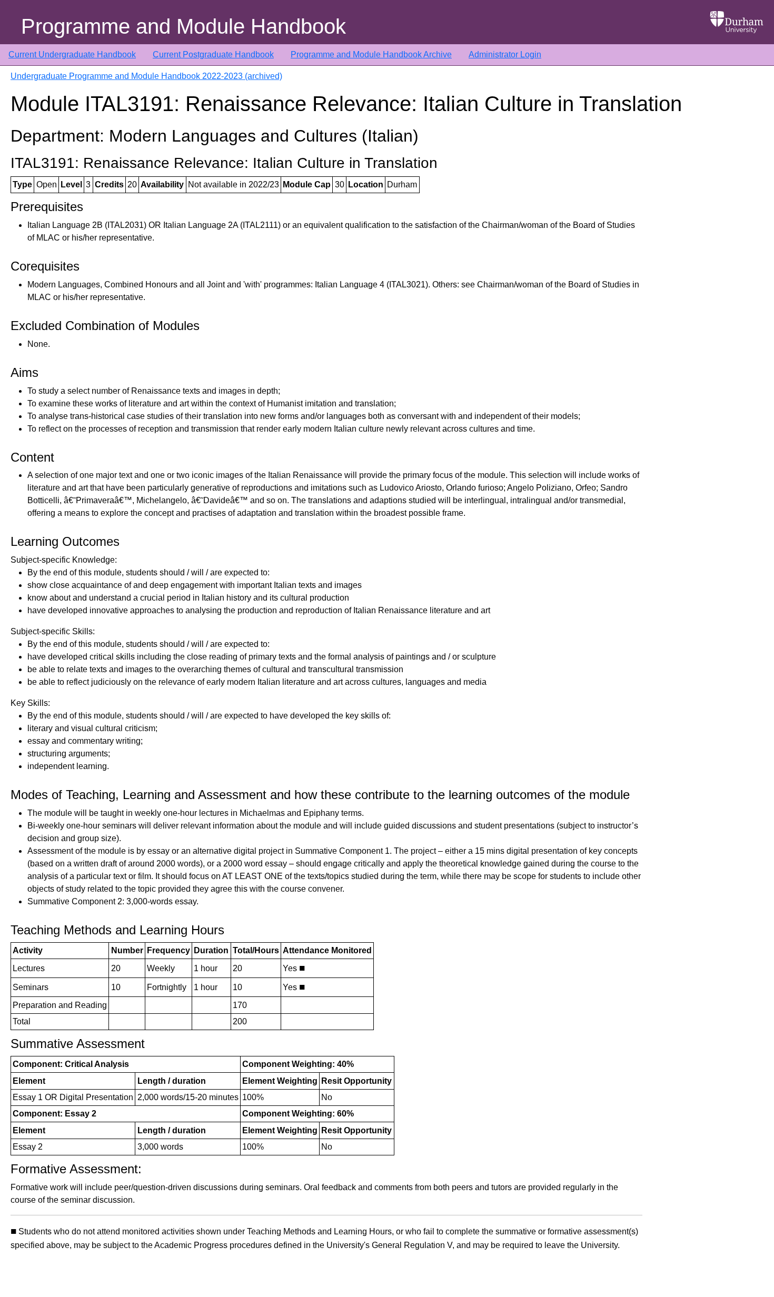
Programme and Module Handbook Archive (371, 54)
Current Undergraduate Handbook (72, 54)
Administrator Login (505, 54)
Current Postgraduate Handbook (213, 54)
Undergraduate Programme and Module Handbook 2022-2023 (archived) (146, 76)
